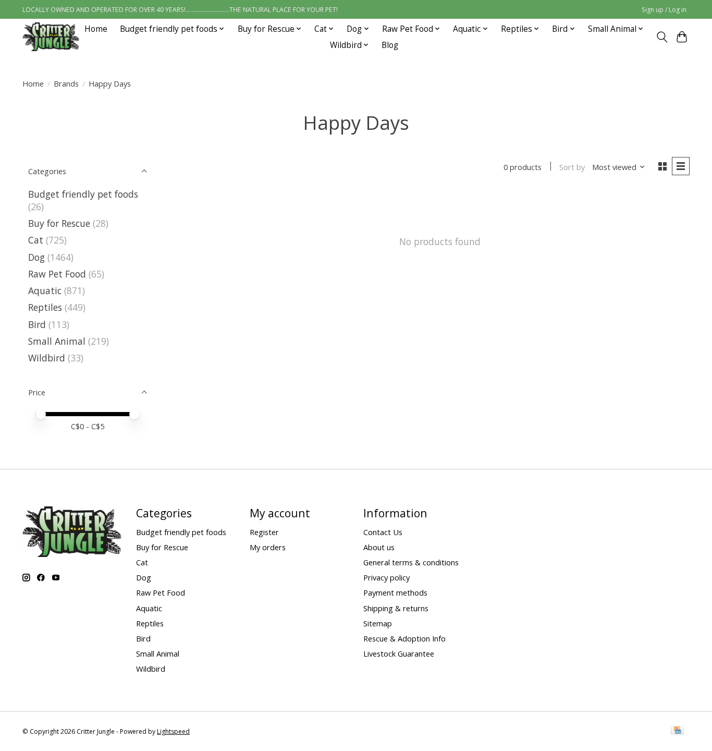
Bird (37, 324)
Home (95, 28)
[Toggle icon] (661, 37)
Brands (66, 83)
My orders (268, 547)
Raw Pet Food (57, 274)
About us (379, 547)
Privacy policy (386, 577)
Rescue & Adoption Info (404, 638)
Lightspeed (173, 731)
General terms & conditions (411, 562)
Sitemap (377, 623)
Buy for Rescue (59, 223)
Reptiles (45, 307)
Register (264, 532)
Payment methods (395, 592)
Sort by (572, 167)
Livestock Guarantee (398, 653)
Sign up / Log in (664, 9)
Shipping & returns (395, 608)
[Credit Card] (677, 731)
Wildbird (46, 358)
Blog (390, 45)
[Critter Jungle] (50, 36)
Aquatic (45, 290)
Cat (35, 240)
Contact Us (382, 532)
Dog (36, 257)
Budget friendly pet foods (83, 194)
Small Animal (56, 341)
